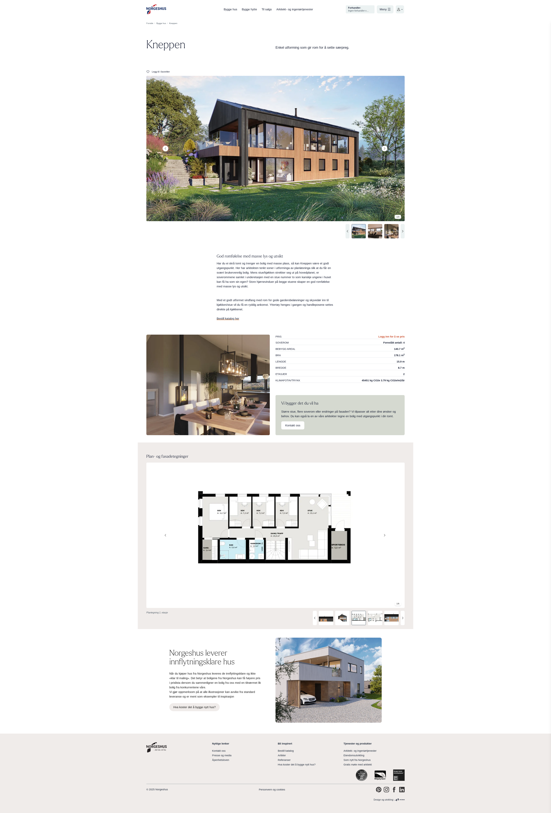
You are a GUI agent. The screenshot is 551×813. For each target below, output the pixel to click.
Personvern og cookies (272, 789)
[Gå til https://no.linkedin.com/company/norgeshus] (402, 789)
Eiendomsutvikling (354, 755)
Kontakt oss (219, 750)
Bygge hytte (249, 9)
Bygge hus (230, 9)
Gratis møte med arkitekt (358, 764)
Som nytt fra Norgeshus (357, 760)
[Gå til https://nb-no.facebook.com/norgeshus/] (394, 789)
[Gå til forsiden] (156, 9)
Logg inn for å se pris (391, 336)
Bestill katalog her (228, 318)
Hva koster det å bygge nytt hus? (297, 764)
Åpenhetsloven (220, 760)
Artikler (282, 755)
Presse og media (221, 755)
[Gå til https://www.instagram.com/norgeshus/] (386, 789)
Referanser (284, 760)
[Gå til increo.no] (400, 799)
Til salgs (267, 9)
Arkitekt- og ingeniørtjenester (294, 9)
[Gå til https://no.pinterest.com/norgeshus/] (378, 789)
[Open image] (275, 148)
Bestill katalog (286, 750)
